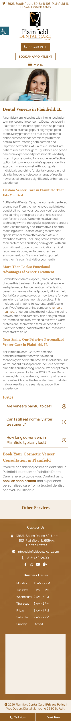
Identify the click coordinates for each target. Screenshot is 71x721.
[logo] (35, 25)
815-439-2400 (37, 47)
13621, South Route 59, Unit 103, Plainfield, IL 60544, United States (37, 5)
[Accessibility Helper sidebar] (4, 31)
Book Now (53, 717)
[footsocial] (25, 564)
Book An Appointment (35, 57)
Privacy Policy (55, 704)
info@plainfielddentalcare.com (38, 551)
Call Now (19, 717)
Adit (62, 708)
